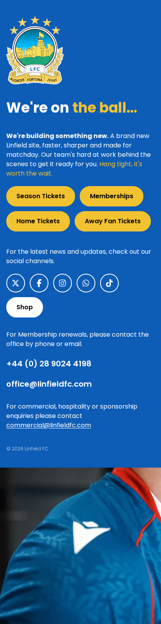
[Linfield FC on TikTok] (109, 283)
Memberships (111, 196)
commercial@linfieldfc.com (48, 425)
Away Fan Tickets (113, 221)
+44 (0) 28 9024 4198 (48, 363)
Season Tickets (40, 196)
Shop (24, 307)
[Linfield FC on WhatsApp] (86, 283)
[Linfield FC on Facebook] (39, 283)
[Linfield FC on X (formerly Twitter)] (15, 283)
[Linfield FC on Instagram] (62, 283)
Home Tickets (38, 221)
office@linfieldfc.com (49, 383)
